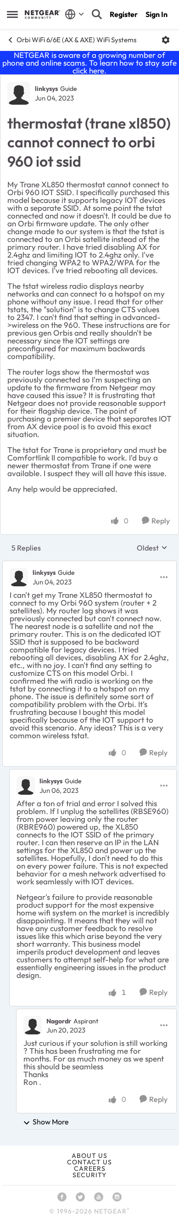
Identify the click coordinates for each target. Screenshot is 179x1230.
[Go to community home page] (42, 14)
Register (124, 14)
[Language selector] (74, 14)
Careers (90, 1168)
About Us (89, 1155)
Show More (51, 1121)
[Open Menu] (165, 40)
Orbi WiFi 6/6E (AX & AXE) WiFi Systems (76, 39)
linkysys (46, 88)
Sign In (156, 14)
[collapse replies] (89, 565)
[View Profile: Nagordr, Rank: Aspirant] (32, 1025)
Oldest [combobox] (152, 547)
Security (89, 1175)
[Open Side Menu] (12, 14)
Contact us (89, 1162)
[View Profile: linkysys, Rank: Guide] (18, 93)
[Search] (96, 14)
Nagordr (58, 1021)
